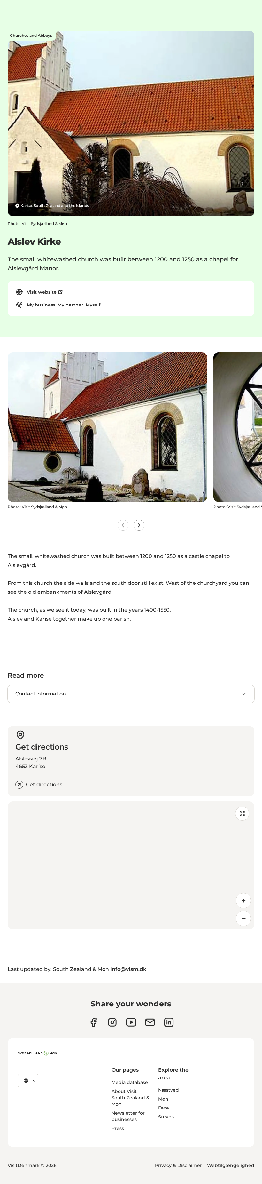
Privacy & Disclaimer (178, 1165)
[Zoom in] (243, 900)
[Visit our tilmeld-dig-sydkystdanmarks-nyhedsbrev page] (150, 1022)
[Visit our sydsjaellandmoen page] (93, 1022)
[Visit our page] (112, 1022)
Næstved (168, 1090)
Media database (130, 1082)
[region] (131, 865)
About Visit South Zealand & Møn (131, 1097)
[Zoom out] (243, 918)
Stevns (166, 1117)
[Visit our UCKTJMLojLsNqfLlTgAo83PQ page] (131, 1022)
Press (118, 1128)
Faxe (163, 1108)
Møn (163, 1099)
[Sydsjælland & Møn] (37, 1053)
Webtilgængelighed (230, 1165)
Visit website (42, 292)
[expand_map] (242, 814)
